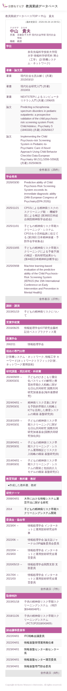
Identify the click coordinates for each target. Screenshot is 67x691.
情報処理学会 (36, 344)
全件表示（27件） (50, 298)
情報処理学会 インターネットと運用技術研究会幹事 (43, 529)
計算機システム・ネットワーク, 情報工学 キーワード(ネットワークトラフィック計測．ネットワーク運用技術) (32, 360)
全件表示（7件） (51, 588)
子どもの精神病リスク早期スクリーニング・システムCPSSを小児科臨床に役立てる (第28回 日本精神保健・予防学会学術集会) (41, 233)
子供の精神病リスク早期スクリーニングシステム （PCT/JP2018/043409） (41, 619)
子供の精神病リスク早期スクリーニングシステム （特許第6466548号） (41, 605)
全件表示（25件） (50, 169)
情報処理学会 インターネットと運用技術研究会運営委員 (43, 554)
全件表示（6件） (51, 672)
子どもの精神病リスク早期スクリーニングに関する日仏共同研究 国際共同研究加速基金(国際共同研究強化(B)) (43, 428)
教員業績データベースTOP (21, 16)
